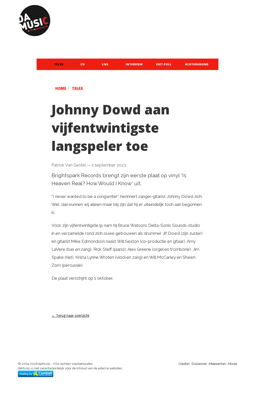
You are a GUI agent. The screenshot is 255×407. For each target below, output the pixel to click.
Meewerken (217, 364)
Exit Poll (164, 64)
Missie (232, 364)
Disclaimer (199, 364)
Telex (58, 64)
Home (60, 88)
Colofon (184, 364)
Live (105, 64)
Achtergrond (196, 64)
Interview (134, 64)
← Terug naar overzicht (70, 315)
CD (82, 64)
